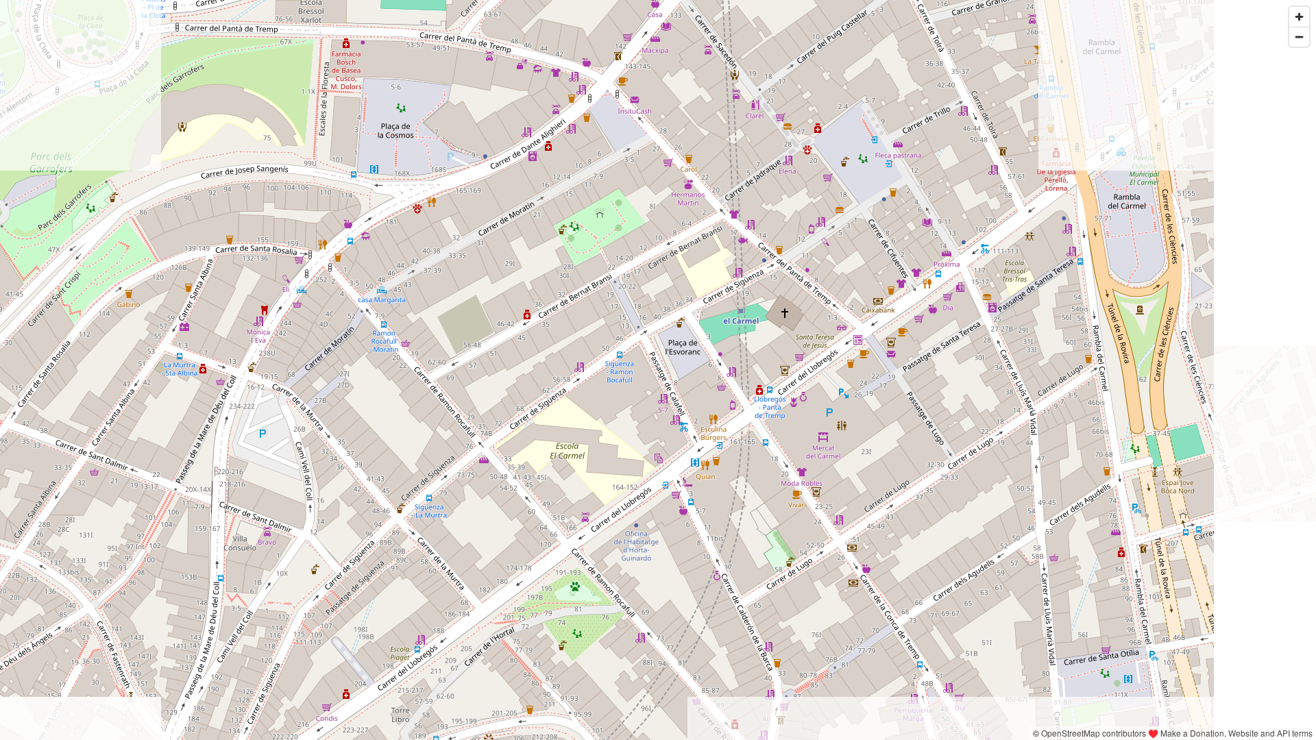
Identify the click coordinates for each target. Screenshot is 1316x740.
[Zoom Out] (1299, 37)
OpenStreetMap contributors (1093, 733)
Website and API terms (1270, 733)
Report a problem (994, 733)
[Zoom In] (1299, 17)
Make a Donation (1192, 733)
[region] (658, 370)
